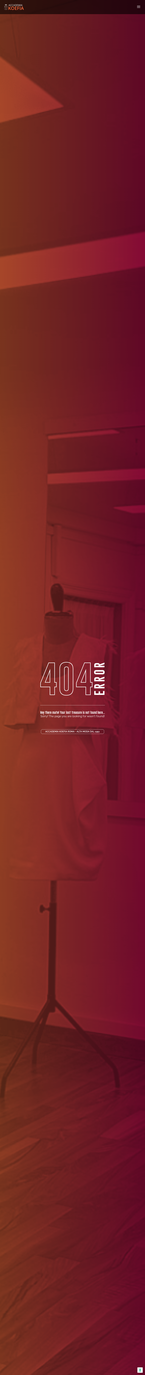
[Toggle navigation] (139, 7)
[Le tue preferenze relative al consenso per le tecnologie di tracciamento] (140, 1370)
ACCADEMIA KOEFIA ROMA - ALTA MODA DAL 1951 (72, 731)
